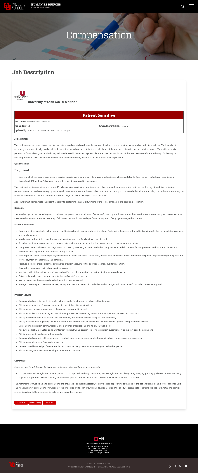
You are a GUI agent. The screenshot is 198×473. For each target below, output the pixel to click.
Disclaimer (102, 467)
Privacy (112, 467)
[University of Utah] (21, 464)
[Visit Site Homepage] (99, 438)
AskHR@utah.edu (102, 453)
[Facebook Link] (175, 466)
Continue (21, 402)
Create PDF (49, 402)
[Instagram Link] (180, 466)
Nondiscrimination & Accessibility (82, 467)
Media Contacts (123, 467)
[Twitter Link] (170, 466)
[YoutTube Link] (186, 466)
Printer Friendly (35, 402)
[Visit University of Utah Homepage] (16, 6)
